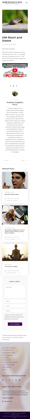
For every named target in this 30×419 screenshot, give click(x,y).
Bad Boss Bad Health (11, 194)
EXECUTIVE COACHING (8, 348)
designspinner (13, 416)
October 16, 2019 (9, 192)
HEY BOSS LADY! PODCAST (9, 362)
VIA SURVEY (5, 357)
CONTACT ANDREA (7, 398)
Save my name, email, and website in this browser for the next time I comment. (14, 317)
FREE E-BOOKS (6, 367)
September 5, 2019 (10, 228)
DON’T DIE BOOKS (7, 350)
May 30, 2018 (8, 264)
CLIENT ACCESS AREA (8, 364)
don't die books (11, 239)
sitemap (22, 413)
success (14, 272)
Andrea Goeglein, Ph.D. (15, 103)
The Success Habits (11, 266)
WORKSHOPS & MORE (8, 352)
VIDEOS (4, 369)
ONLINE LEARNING (7, 355)
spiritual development (10, 44)
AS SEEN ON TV (6, 360)
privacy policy (15, 414)
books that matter (12, 200)
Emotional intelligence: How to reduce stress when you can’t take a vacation (15, 231)
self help (9, 272)
